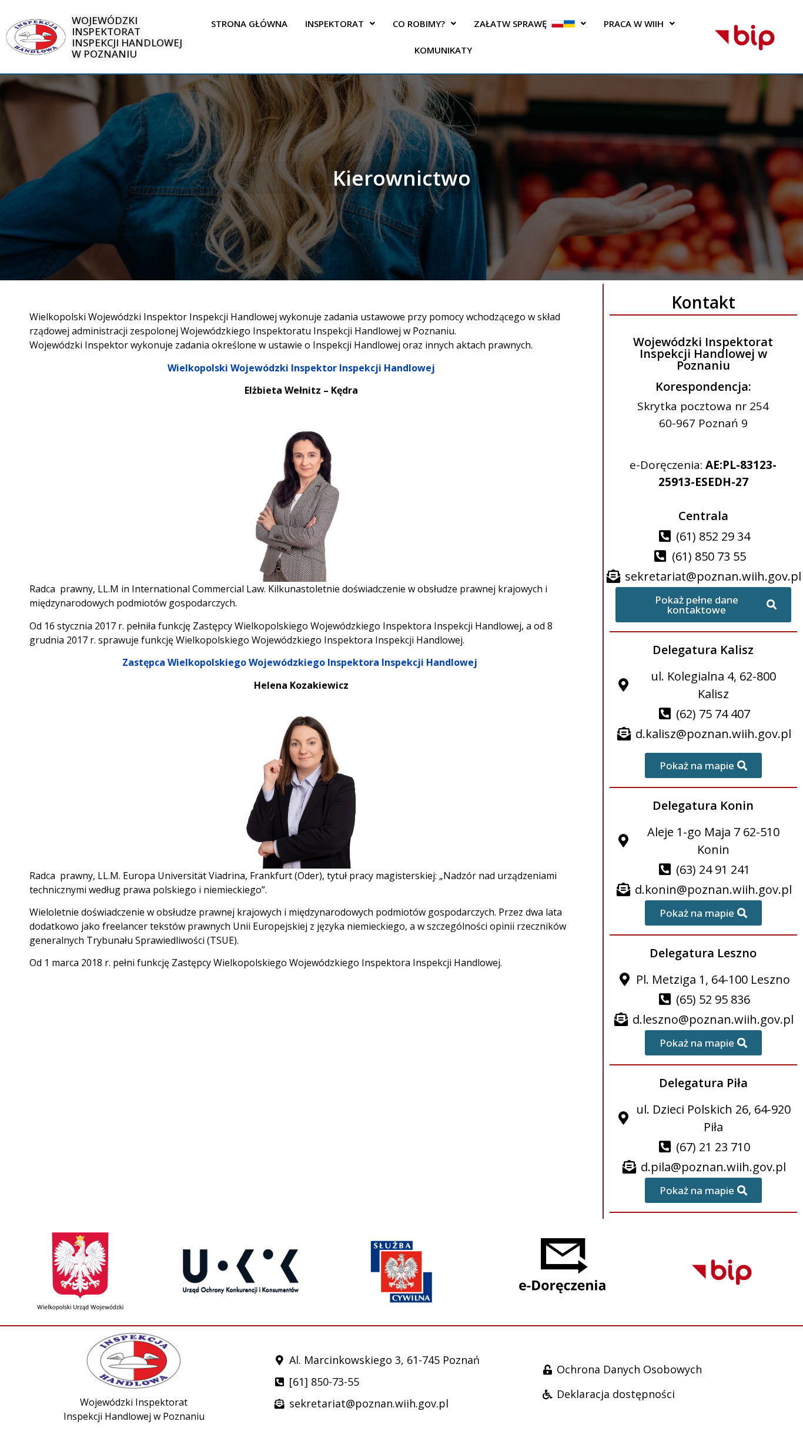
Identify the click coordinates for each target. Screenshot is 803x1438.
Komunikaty (443, 50)
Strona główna (249, 23)
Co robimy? (419, 23)
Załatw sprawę (512, 23)
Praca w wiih (634, 23)
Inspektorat (334, 23)
